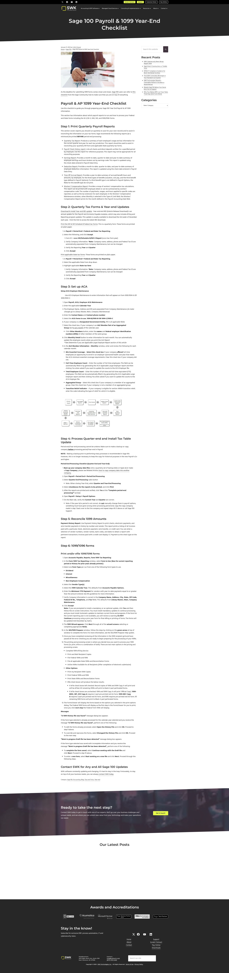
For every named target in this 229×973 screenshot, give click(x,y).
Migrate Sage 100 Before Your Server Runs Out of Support (155, 88)
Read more (69, 893)
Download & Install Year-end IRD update (76, 211)
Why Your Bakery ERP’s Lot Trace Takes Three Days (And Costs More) (156, 93)
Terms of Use (129, 964)
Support (140, 2)
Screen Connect (129, 2)
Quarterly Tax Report (72, 140)
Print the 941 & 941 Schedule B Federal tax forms (79, 224)
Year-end (97, 780)
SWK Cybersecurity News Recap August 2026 (154, 62)
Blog (82, 780)
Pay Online (163, 2)
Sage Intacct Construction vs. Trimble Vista (155, 67)
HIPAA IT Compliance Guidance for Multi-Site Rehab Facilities (154, 72)
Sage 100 (68, 49)
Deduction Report (70, 166)
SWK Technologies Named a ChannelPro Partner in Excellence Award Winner (154, 82)
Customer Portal (151, 2)
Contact (129, 945)
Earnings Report (70, 158)
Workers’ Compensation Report (76, 186)
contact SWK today (106, 774)
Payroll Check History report (74, 149)
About (129, 942)
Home (62, 49)
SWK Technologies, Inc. (105, 964)
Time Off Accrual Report (73, 175)
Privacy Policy (139, 964)
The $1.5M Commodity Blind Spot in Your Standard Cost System (155, 77)
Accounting (77, 780)
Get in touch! (160, 813)
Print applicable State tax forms (73, 254)
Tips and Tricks (89, 780)
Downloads (156, 948)
